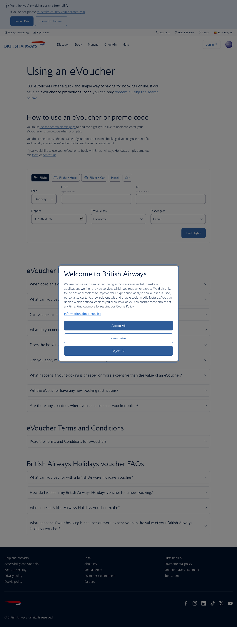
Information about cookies (82, 314)
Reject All (118, 351)
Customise (118, 338)
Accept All (118, 325)
